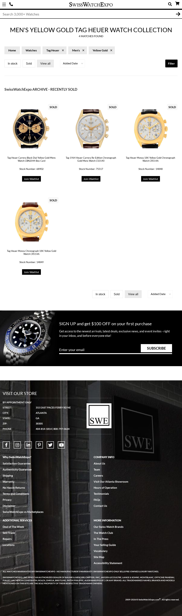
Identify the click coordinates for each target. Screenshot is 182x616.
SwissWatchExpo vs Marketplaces (23, 511)
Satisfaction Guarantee (17, 463)
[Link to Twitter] (50, 444)
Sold (29, 63)
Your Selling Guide (105, 544)
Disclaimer (9, 505)
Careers (98, 475)
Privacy (7, 499)
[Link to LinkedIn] (28, 444)
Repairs (7, 538)
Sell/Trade (9, 532)
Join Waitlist (31, 178)
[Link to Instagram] (17, 444)
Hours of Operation (105, 487)
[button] (72, 63)
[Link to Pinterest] (39, 444)
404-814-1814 (11, 4)
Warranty (8, 481)
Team (97, 469)
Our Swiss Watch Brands (109, 526)
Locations (9, 544)
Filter (171, 63)
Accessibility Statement (108, 563)
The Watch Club (103, 532)
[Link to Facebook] (6, 444)
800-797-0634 (61, 428)
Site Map (99, 557)
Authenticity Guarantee (17, 469)
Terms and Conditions (16, 493)
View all (45, 63)
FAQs (97, 499)
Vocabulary (101, 551)
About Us (99, 463)
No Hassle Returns (14, 487)
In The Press (101, 538)
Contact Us (100, 505)
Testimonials (101, 493)
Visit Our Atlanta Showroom (111, 481)
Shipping (8, 475)
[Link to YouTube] (61, 444)
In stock (12, 63)
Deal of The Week (13, 526)
